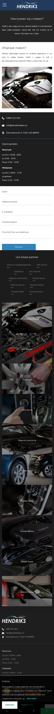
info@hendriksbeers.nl (16, 125)
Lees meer (31, 699)
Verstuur (19, 247)
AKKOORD (9, 705)
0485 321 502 (13, 118)
